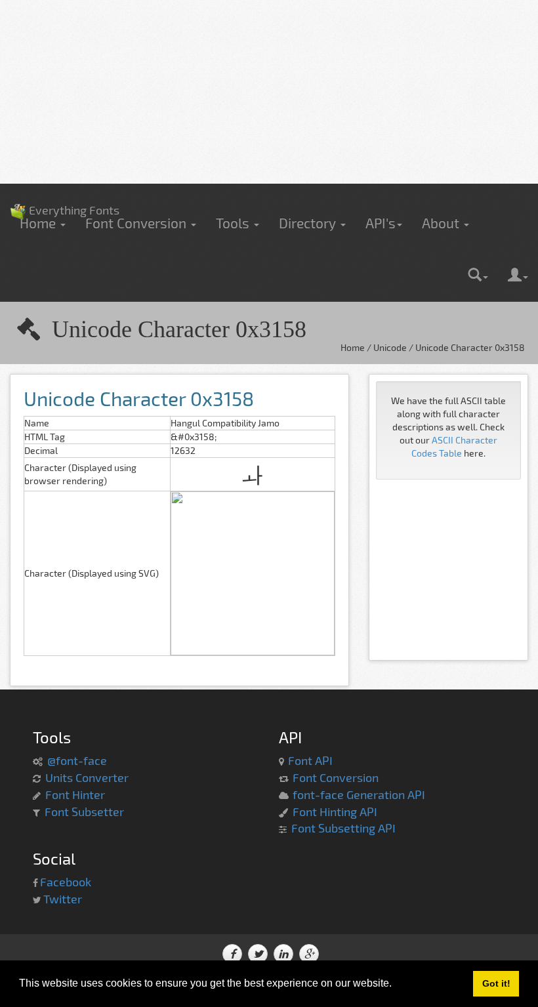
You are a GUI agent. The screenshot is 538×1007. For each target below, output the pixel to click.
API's (380, 223)
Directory (309, 223)
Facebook (65, 881)
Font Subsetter (84, 811)
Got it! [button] (496, 983)
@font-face (77, 760)
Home (39, 223)
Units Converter (87, 777)
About (442, 223)
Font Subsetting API (343, 828)
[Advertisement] (269, 92)
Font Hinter (75, 794)
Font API (310, 760)
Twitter (62, 899)
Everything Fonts (64, 190)
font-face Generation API (359, 794)
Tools (234, 223)
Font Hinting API (335, 811)
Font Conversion (137, 223)
